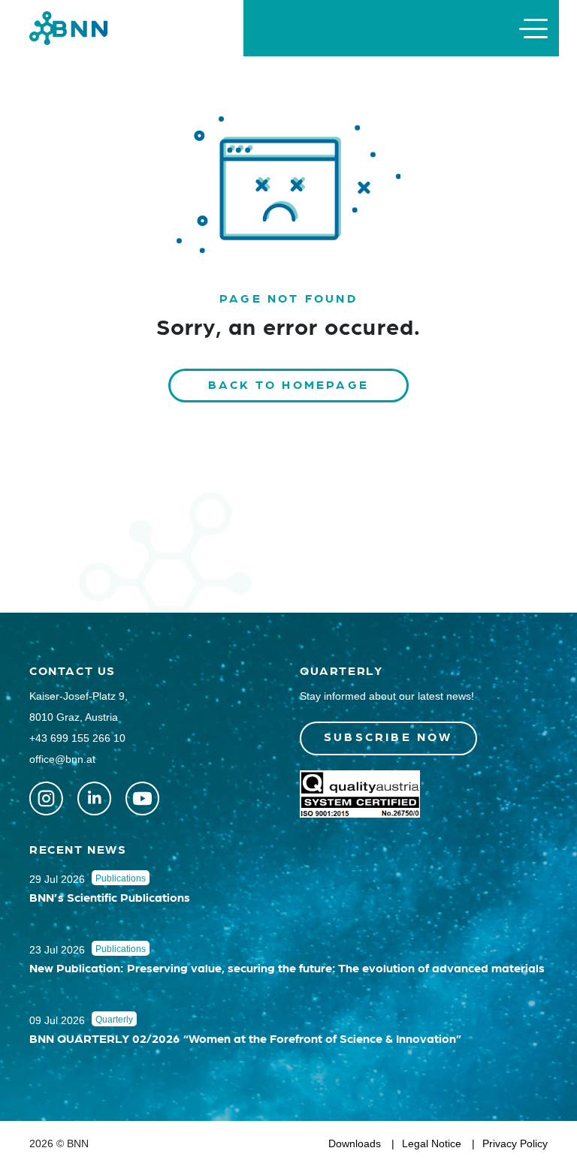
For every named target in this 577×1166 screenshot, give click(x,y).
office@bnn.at (62, 759)
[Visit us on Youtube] (142, 798)
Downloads (354, 1143)
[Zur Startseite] (68, 27)
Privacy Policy (515, 1143)
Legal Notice (431, 1143)
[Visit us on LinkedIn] (94, 798)
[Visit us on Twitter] (46, 798)
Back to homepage (288, 384)
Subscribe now (388, 736)
